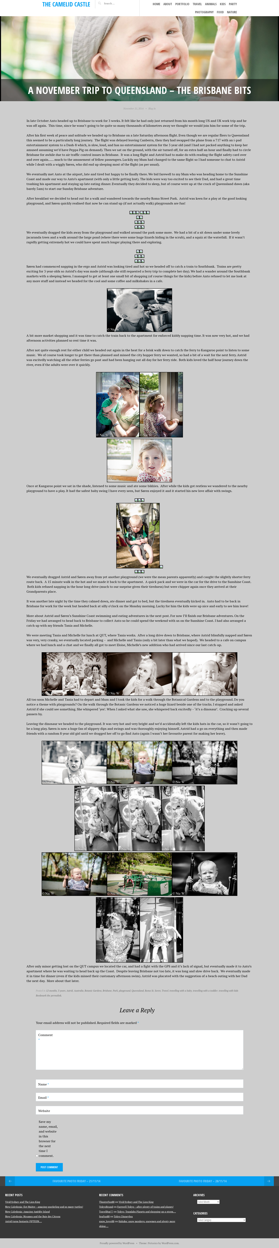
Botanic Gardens (93, 990)
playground (124, 990)
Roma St (149, 990)
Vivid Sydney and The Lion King (22, 1201)
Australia (78, 990)
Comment (45, 1037)
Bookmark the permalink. (49, 995)
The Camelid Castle (66, 4)
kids (223, 4)
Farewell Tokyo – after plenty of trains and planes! (145, 1206)
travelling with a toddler (205, 990)
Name (43, 1084)
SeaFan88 (104, 1216)
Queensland (138, 990)
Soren (158, 990)
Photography (204, 12)
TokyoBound (106, 1206)
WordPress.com (170, 1243)
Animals (211, 4)
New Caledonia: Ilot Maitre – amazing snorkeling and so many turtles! (44, 1206)
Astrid (70, 990)
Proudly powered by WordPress (117, 1243)
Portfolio (182, 4)
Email (43, 1097)
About (167, 4)
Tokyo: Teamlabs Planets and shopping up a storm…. (146, 1211)
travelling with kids (228, 990)
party (233, 4)
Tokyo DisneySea (123, 1216)
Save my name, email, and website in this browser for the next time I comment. (48, 1138)
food (220, 12)
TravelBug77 (106, 1211)
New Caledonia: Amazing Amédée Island (27, 1211)
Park (115, 990)
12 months (51, 990)
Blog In (152, 108)
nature (232, 12)
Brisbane (107, 990)
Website (44, 1111)
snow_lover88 (106, 1221)
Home (156, 4)
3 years (61, 990)
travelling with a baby (181, 990)
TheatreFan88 (106, 1201)
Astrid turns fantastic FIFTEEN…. (23, 1221)
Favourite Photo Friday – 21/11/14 (76, 1181)
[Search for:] (117, 3)
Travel (197, 4)
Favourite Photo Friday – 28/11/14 (203, 1181)
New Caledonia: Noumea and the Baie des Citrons (32, 1216)
